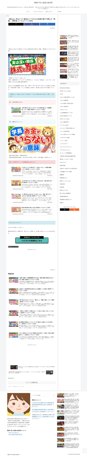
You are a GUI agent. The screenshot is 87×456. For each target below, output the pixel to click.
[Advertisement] (31, 38)
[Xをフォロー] (64, 209)
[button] (54, 395)
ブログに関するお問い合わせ (15, 434)
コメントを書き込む (32, 382)
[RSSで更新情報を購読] (74, 209)
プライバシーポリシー (13, 432)
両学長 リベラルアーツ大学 (13, 246)
